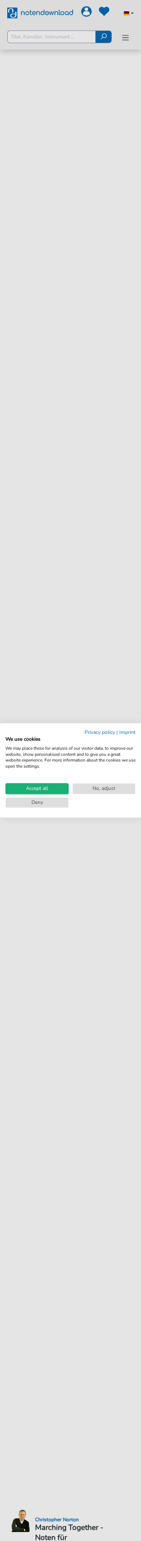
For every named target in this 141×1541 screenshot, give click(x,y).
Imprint (127, 732)
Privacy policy (100, 732)
